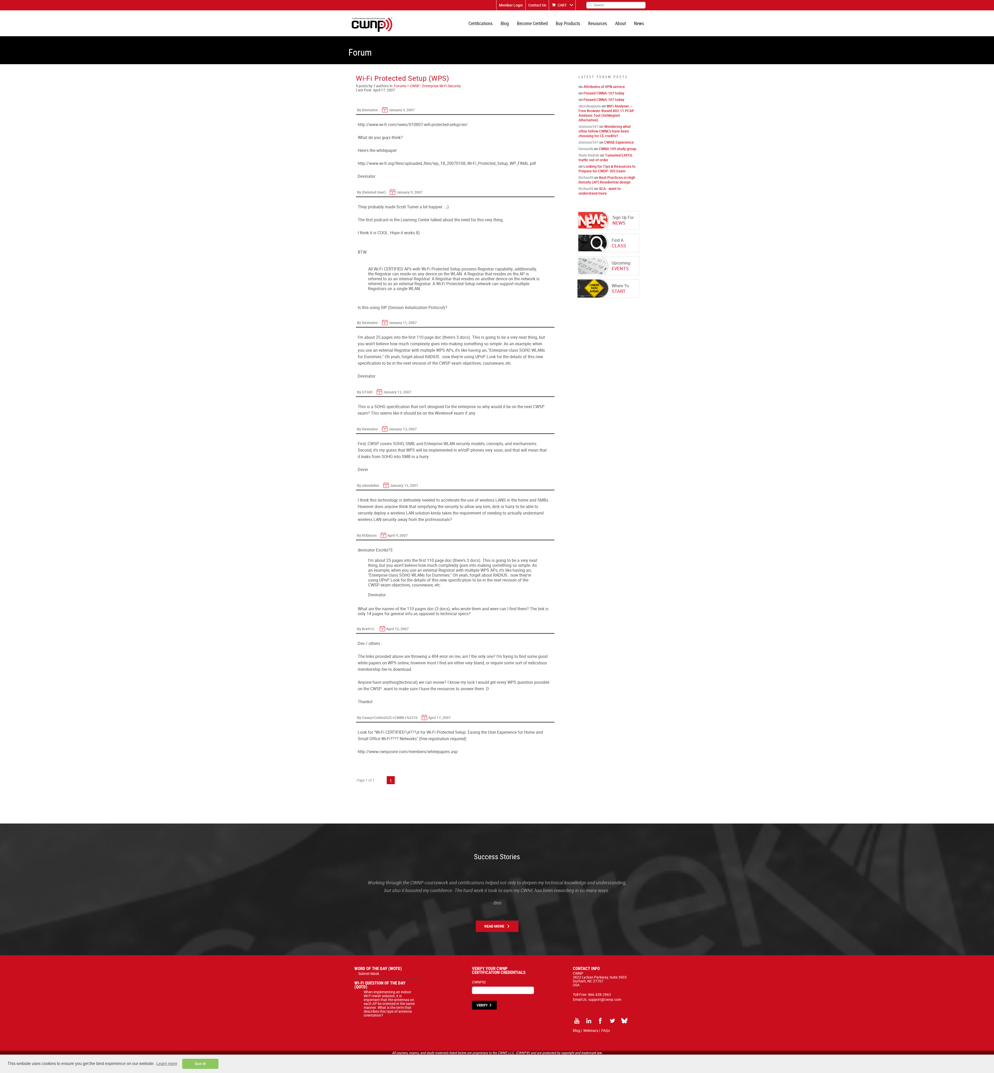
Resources (597, 23)
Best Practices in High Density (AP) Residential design (607, 180)
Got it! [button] (200, 1064)
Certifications (481, 23)
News (639, 23)
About (620, 23)
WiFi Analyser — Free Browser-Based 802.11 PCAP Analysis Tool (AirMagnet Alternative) (606, 113)
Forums (400, 85)
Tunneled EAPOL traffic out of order (606, 157)
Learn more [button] (166, 1063)
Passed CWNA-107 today (603, 93)
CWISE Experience (619, 142)
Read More (494, 926)
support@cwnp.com (604, 999)
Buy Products (568, 23)
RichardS (586, 177)
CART (562, 5)
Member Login (511, 5)
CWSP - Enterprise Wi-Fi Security (435, 85)
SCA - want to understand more (600, 191)
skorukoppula (590, 106)
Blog (505, 23)
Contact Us (537, 5)
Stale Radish (589, 155)
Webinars (590, 1030)
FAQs (605, 1030)
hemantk (586, 148)
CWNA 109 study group (617, 148)
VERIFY (482, 1005)
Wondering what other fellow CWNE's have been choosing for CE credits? (605, 131)
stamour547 (588, 126)
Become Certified (532, 23)
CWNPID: (479, 982)
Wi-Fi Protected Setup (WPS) (402, 78)
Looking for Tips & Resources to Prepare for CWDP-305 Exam (607, 168)
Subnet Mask (368, 973)
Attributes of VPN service (604, 86)
